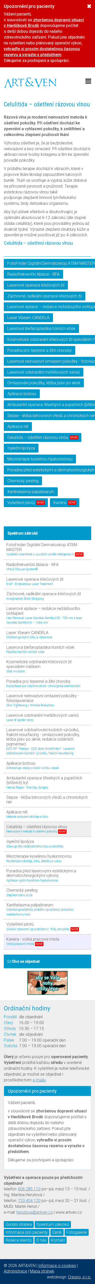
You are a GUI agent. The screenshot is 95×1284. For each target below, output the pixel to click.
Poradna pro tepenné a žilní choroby (39, 350)
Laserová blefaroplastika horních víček (41, 328)
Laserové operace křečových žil (35, 285)
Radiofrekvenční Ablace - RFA (33, 274)
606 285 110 (29, 1189)
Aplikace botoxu (21, 393)
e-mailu (39, 1080)
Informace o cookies (57, 1265)
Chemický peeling (23, 480)
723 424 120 (29, 1200)
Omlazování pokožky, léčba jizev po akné (43, 382)
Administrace (15, 1271)
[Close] (89, 6)
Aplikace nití (17, 426)
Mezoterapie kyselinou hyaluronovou (39, 459)
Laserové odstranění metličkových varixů (43, 372)
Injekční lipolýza (21, 448)
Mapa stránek (42, 1271)
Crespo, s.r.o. (79, 1277)
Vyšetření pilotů (25, 502)
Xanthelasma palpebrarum (30, 491)
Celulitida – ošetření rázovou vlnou (42, 437)
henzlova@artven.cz (34, 1212)
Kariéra (64, 502)
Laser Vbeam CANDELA (28, 317)
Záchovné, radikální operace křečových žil (44, 296)
